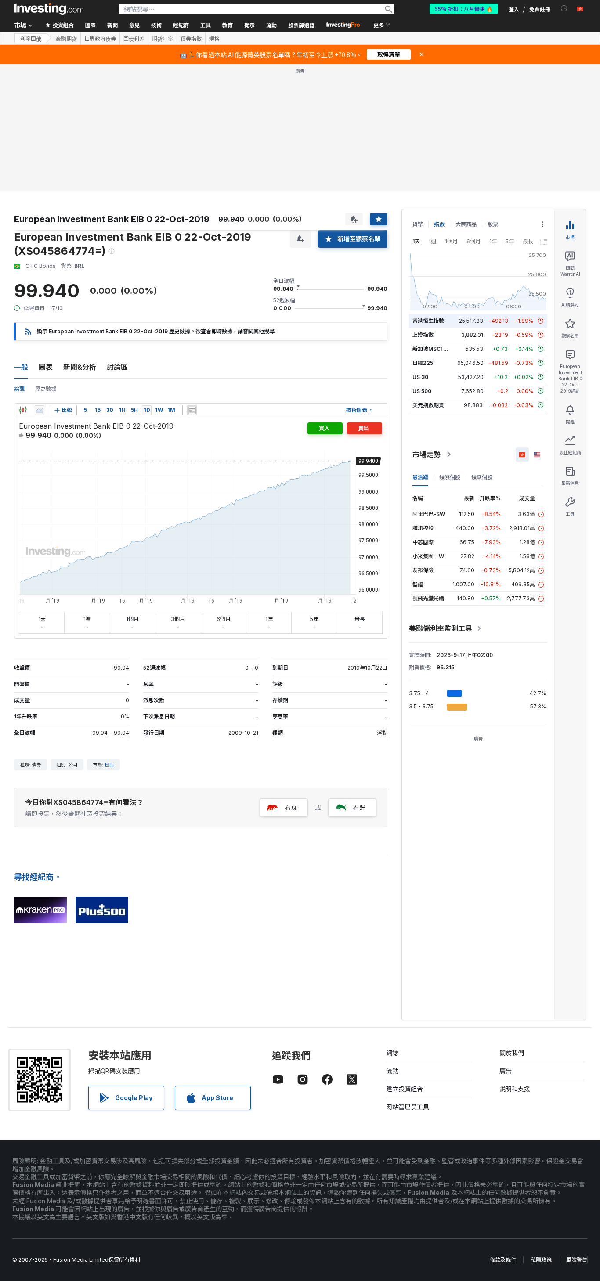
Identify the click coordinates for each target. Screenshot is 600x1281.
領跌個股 (481, 477)
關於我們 (511, 1053)
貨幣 (417, 224)
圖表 (46, 367)
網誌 (392, 1053)
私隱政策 (541, 1259)
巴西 (109, 764)
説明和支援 (514, 1089)
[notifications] (564, 8)
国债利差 (134, 38)
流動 (392, 1071)
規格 (214, 38)
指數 (439, 224)
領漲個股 (449, 477)
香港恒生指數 (428, 321)
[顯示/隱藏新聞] (192, 410)
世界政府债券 (100, 38)
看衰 (291, 807)
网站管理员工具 (407, 1107)
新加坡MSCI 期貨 (433, 349)
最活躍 (420, 477)
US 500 (421, 391)
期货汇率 (162, 38)
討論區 (117, 367)
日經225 (422, 363)
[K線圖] (23, 410)
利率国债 (30, 38)
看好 (359, 807)
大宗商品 (466, 224)
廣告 (505, 1071)
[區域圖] (39, 410)
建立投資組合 (404, 1089)
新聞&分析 (79, 367)
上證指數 (423, 335)
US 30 (420, 377)
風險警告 (576, 1259)
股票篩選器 (301, 25)
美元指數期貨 (428, 405)
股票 (493, 224)
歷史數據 (45, 389)
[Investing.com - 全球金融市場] (48, 9)
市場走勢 (426, 454)
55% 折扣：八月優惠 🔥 (464, 8)
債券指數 (191, 38)
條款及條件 (503, 1259)
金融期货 (66, 38)
